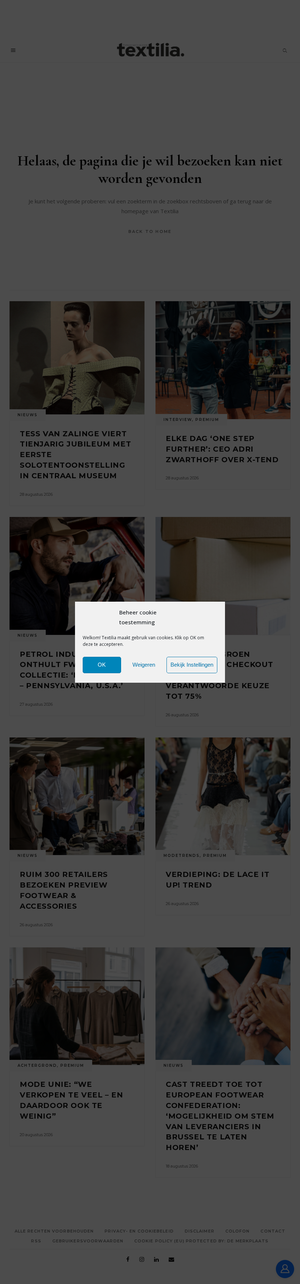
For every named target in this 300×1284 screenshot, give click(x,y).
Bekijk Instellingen (191, 665)
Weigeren (143, 665)
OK (102, 665)
